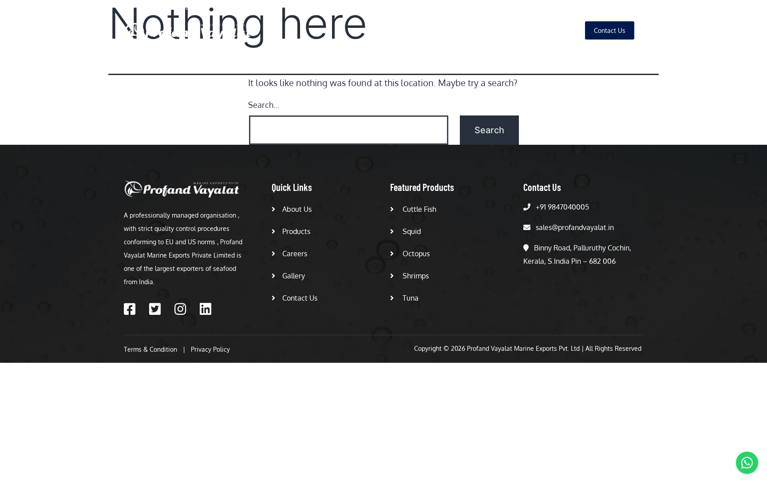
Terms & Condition (150, 349)
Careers (518, 30)
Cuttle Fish (418, 209)
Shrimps (415, 275)
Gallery (557, 30)
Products (476, 30)
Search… (263, 105)
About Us (433, 30)
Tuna (410, 298)
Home (394, 30)
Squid (411, 231)
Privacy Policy (210, 349)
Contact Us (299, 298)
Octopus (415, 253)
